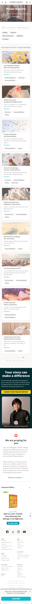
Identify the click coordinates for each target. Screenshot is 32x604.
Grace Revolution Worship (7, 549)
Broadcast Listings (5, 558)
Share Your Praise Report (22, 557)
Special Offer (20, 566)
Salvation (19, 547)
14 (14, 360)
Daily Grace (19, 540)
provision (5, 39)
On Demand (4, 555)
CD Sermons (20, 569)
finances (13, 32)
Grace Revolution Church (6, 546)
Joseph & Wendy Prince (6, 542)
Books (18, 571)
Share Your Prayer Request (23, 555)
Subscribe (16, 599)
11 (26, 357)
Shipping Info (20, 587)
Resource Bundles (21, 576)
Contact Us (19, 553)
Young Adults (4, 547)
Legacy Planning (4, 568)
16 (20, 360)
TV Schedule (4, 557)
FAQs (18, 558)
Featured (19, 568)
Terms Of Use (20, 585)
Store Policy (11, 587)
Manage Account (5, 569)
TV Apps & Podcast (5, 560)
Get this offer (13, 523)
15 (17, 360)
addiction (20, 36)
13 (10, 360)
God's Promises (20, 542)
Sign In (2, 575)
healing (5, 32)
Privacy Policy (11, 585)
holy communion (8, 36)
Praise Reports (20, 546)
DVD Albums (20, 573)
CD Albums (19, 575)
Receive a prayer (15, 477)
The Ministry (4, 540)
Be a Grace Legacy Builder (7, 566)
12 (7, 360)
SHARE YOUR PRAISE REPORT (16, 392)
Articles (19, 544)
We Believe (3, 544)
